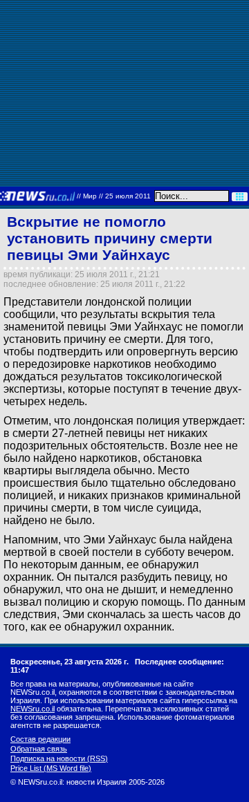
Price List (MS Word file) (50, 768)
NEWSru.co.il (32, 709)
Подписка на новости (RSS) (59, 758)
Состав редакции (40, 739)
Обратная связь (38, 749)
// (114, 196)
